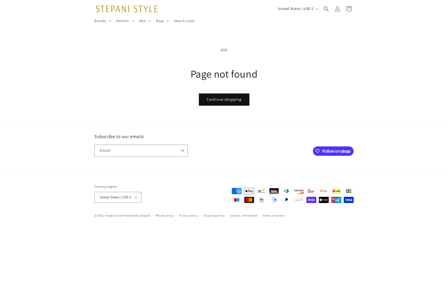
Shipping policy (214, 215)
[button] (102, 20)
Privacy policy (188, 215)
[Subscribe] (181, 151)
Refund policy (165, 215)
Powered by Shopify (137, 215)
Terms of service (274, 215)
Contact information (244, 215)
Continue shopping (224, 99)
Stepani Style (114, 215)
